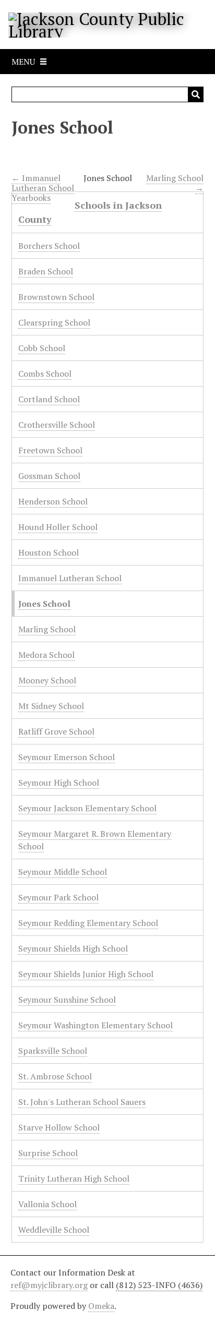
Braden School (45, 271)
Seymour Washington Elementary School (95, 1025)
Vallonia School (47, 1204)
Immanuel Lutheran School (70, 578)
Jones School (44, 603)
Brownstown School (56, 297)
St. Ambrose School (55, 1076)
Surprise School (48, 1153)
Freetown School (50, 450)
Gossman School (49, 476)
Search (196, 94)
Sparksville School (52, 1050)
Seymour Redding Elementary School (88, 923)
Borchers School (49, 245)
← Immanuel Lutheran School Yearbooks (42, 187)
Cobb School (41, 348)
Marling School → (175, 183)
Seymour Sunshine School (67, 999)
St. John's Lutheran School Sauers (82, 1102)
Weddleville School (53, 1229)
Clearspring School (54, 322)
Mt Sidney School (51, 706)
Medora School (46, 654)
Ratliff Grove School (56, 731)
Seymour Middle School (62, 871)
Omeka (101, 1306)
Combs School (44, 373)
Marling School (47, 629)
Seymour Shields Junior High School (85, 974)
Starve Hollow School (59, 1127)
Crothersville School (56, 424)
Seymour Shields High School (73, 948)
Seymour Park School (58, 897)
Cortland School (49, 399)
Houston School (48, 552)
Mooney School (47, 680)
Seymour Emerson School (66, 757)
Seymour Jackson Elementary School (87, 808)
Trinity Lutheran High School (73, 1178)
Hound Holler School (58, 527)
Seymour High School (58, 782)
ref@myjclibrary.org (49, 1285)
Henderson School (53, 501)
